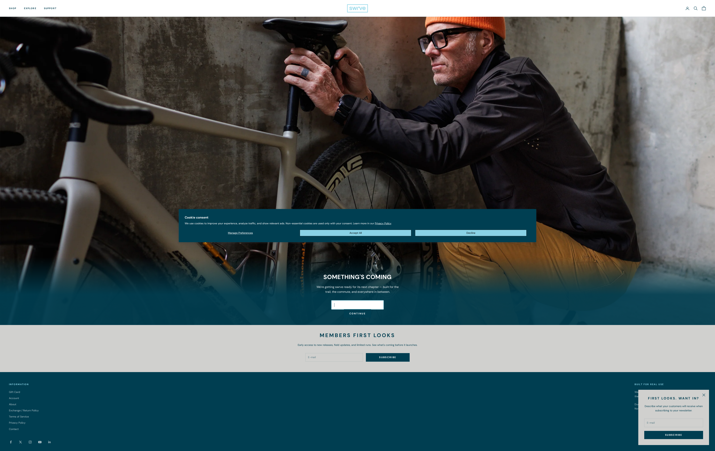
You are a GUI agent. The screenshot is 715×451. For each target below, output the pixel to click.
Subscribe (673, 434)
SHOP (13, 8)
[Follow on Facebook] (11, 442)
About (12, 404)
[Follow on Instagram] (30, 442)
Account (14, 398)
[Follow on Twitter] (20, 442)
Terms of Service (19, 416)
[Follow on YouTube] (40, 442)
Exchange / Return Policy (24, 410)
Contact (14, 429)
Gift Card (14, 392)
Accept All (355, 233)
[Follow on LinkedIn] (49, 442)
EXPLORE (30, 8)
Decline (470, 233)
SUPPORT (50, 8)
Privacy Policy (383, 223)
